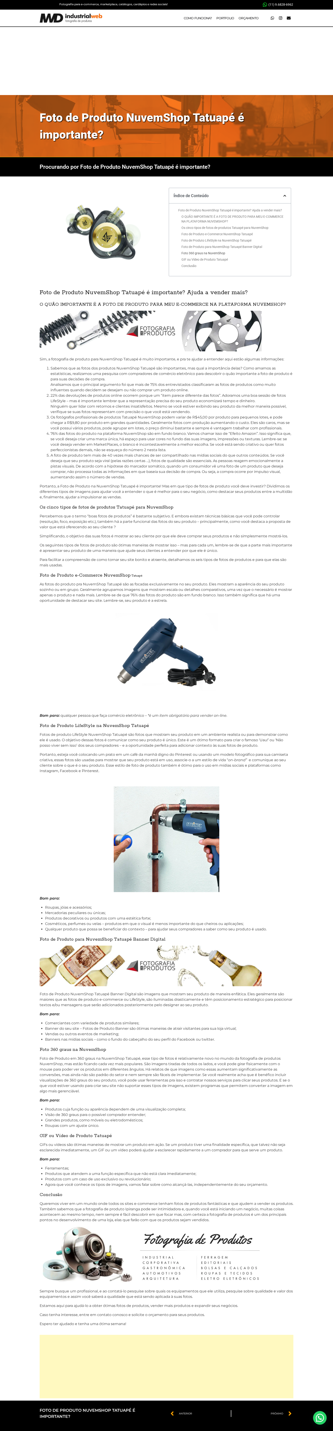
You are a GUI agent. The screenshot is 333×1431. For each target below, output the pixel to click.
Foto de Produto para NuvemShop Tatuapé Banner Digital (221, 247)
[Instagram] (280, 18)
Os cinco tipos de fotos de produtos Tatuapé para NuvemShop (224, 228)
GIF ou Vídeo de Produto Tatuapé (204, 259)
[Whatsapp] (272, 18)
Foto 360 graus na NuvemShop (203, 253)
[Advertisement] (166, 61)
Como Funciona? (198, 18)
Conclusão (188, 266)
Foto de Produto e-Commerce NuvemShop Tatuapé (217, 234)
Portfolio (225, 18)
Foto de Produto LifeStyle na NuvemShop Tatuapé (216, 240)
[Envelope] (288, 18)
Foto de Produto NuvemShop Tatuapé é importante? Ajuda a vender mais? (230, 210)
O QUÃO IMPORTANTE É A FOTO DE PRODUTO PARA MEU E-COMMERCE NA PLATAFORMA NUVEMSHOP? (232, 219)
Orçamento (248, 18)
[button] (284, 195)
